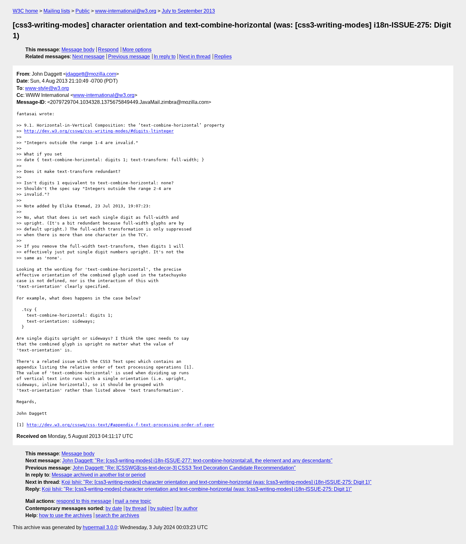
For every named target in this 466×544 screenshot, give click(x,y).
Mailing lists (56, 11)
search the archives (117, 515)
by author (187, 508)
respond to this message (83, 501)
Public (82, 11)
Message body (77, 49)
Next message (88, 56)
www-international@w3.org (125, 11)
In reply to (165, 56)
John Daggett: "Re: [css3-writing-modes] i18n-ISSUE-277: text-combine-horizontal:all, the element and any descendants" (197, 460)
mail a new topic (133, 501)
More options (137, 49)
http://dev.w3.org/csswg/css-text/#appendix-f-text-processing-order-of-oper (120, 424)
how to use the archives (65, 515)
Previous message (129, 56)
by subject (161, 508)
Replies (223, 56)
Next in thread (194, 56)
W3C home (25, 11)
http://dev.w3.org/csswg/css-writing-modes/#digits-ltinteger (99, 131)
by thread (136, 508)
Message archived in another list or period (99, 475)
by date (114, 508)
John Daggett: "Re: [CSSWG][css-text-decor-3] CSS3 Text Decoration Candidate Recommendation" (184, 468)
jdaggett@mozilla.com (91, 74)
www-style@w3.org (47, 88)
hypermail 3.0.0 (100, 527)
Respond (108, 49)
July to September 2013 (188, 11)
